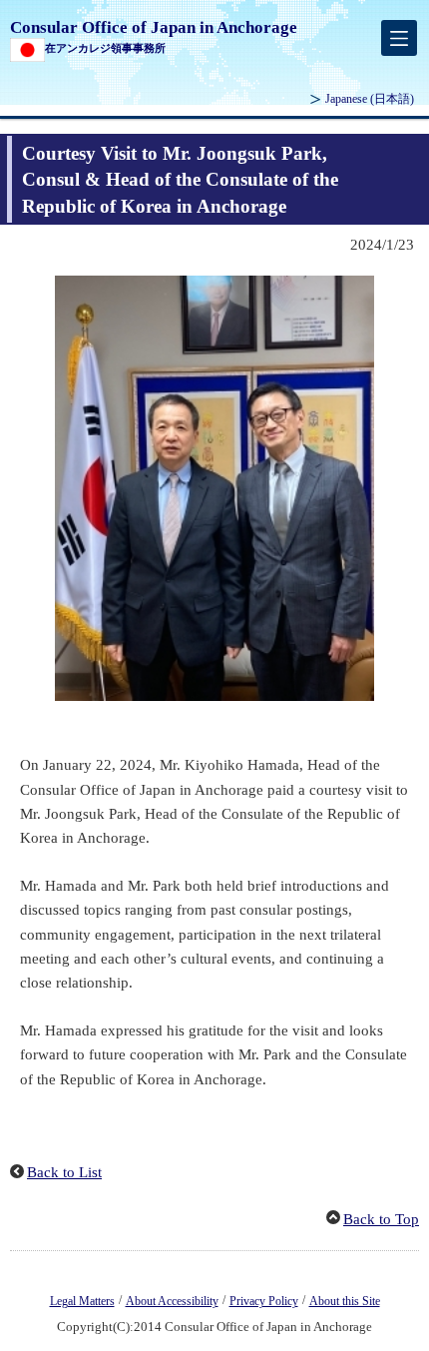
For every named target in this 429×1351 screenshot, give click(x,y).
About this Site (344, 1301)
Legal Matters (82, 1301)
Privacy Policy (263, 1301)
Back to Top (381, 1219)
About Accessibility (172, 1301)
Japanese (369, 99)
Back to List (64, 1172)
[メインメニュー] (399, 38)
